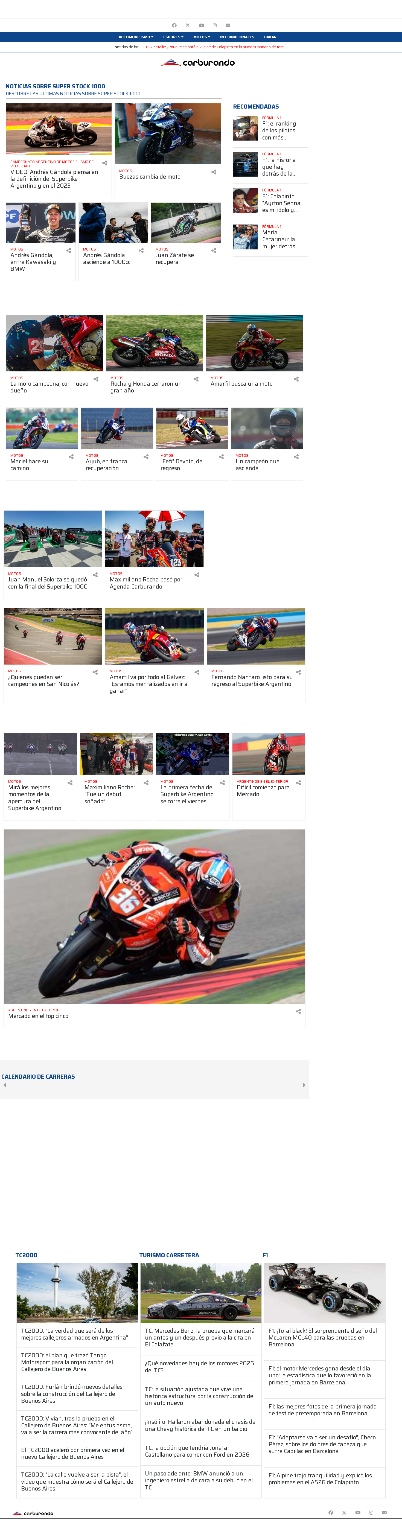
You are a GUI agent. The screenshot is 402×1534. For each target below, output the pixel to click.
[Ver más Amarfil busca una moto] (254, 343)
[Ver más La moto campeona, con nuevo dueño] (54, 343)
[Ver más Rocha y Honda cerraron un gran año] (154, 343)
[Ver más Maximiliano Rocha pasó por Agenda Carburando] (154, 539)
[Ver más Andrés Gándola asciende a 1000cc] (113, 223)
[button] (135, 37)
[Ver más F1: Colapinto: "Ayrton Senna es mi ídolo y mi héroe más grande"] (245, 200)
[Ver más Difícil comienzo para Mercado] (268, 754)
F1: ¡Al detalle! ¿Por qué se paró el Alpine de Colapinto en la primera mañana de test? (215, 47)
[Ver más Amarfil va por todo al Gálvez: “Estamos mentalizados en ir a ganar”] (154, 636)
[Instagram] (214, 25)
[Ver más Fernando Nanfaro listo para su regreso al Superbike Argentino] (256, 636)
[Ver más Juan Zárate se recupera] (186, 223)
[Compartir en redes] (104, 163)
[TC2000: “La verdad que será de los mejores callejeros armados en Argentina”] (77, 1293)
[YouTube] (201, 25)
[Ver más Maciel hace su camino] (42, 428)
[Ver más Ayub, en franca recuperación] (117, 428)
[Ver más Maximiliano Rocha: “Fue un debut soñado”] (116, 754)
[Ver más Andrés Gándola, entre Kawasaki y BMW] (40, 223)
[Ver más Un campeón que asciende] (267, 428)
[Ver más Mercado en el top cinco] (154, 916)
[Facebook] (174, 25)
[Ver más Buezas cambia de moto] (167, 133)
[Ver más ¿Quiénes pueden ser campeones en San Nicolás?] (53, 636)
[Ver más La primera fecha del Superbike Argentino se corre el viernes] (192, 754)
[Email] (228, 25)
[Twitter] (187, 25)
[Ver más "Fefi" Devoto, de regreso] (192, 428)
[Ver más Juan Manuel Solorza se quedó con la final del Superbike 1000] (53, 539)
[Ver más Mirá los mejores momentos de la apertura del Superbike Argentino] (40, 754)
